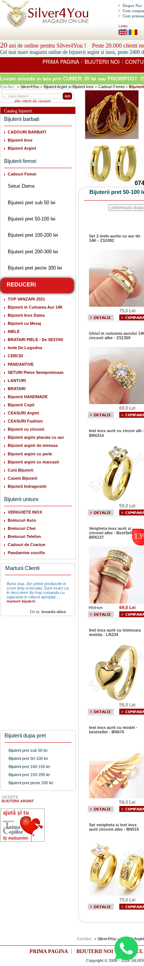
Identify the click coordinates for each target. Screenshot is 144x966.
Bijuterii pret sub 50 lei (31, 202)
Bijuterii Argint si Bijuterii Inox (69, 86)
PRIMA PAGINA (60, 61)
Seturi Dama (21, 186)
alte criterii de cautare (32, 101)
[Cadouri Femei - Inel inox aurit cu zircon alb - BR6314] (101, 512)
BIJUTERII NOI (102, 61)
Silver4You (29, 86)
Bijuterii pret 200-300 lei (33, 251)
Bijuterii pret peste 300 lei (35, 268)
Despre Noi (132, 5)
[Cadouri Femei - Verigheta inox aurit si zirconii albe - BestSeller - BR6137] (101, 614)
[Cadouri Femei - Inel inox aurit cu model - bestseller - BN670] (101, 808)
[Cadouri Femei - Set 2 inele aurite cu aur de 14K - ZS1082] (101, 317)
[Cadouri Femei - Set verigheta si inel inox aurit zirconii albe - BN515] (101, 906)
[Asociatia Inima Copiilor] (22, 825)
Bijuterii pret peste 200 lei (30, 783)
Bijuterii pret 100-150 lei (29, 766)
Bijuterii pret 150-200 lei (29, 774)
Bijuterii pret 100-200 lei (33, 235)
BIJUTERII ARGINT (18, 801)
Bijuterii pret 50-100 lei (31, 219)
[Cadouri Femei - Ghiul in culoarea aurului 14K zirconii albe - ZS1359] (101, 414)
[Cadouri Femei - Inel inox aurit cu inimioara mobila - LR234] (101, 711)
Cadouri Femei (111, 86)
